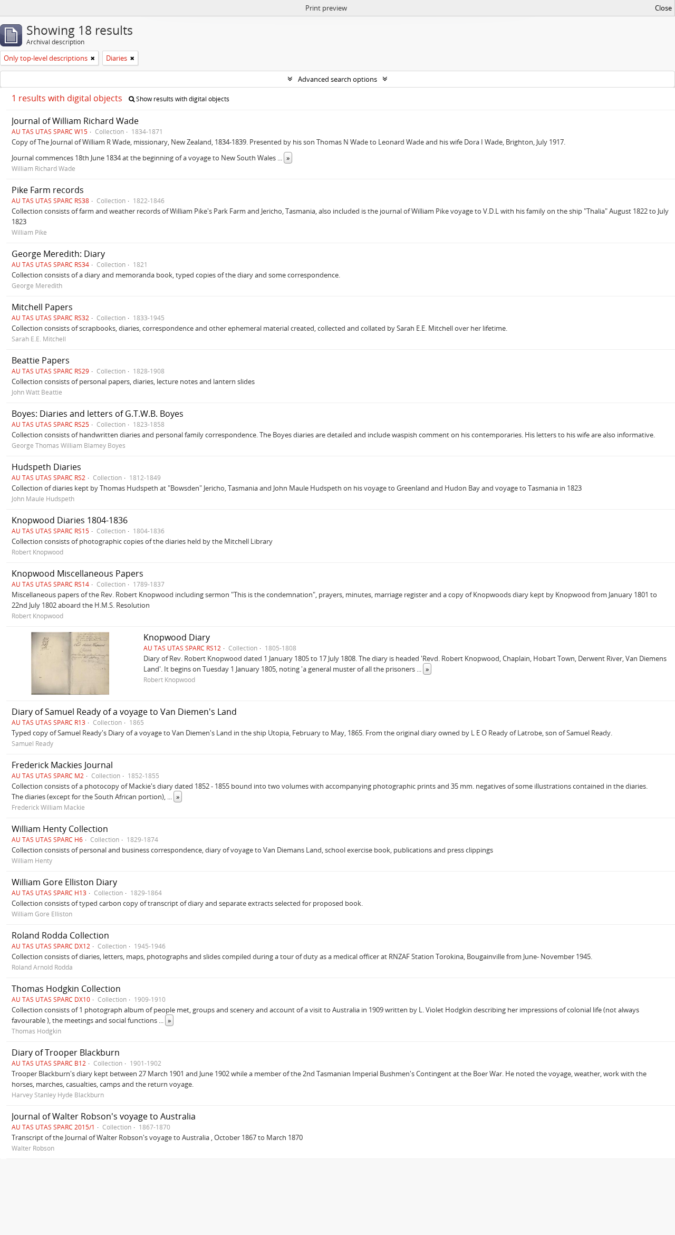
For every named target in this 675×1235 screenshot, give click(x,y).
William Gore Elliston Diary (64, 882)
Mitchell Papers (42, 307)
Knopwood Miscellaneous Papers (77, 573)
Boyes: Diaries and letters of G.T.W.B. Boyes (98, 413)
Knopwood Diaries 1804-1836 (70, 520)
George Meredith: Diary (58, 254)
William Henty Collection (60, 829)
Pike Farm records (48, 190)
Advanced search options (337, 79)
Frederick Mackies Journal (62, 765)
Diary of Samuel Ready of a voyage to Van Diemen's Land (124, 711)
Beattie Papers (41, 360)
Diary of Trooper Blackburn (66, 1052)
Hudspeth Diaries (46, 467)
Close (663, 8)
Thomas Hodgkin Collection (66, 988)
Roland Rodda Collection (60, 935)
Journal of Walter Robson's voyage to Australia (104, 1116)
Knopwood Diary (176, 637)
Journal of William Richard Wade (75, 121)
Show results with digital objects (181, 98)
